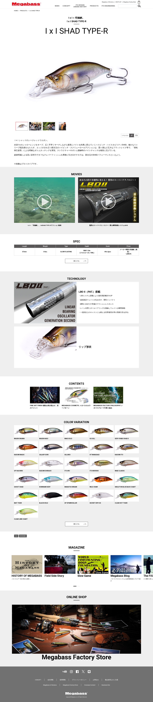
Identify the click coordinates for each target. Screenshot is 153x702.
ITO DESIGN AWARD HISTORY (80, 6)
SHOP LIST (118, 2)
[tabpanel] (45, 398)
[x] (83, 671)
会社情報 (50, 680)
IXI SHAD (23, 536)
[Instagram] (71, 671)
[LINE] (89, 671)
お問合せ (96, 680)
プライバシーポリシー (79, 680)
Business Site (106, 685)
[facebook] (77, 671)
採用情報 (63, 680)
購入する (76, 261)
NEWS (57, 6)
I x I (16, 536)
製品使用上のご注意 (111, 680)
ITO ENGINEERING (108, 6)
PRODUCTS (94, 6)
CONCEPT (66, 6)
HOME (16, 10)
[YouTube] (64, 671)
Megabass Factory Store (129, 2)
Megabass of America (108, 2)
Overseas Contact (89, 685)
